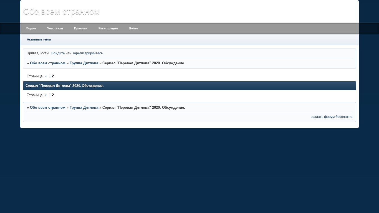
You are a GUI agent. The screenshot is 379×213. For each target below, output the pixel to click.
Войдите (58, 53)
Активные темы (39, 39)
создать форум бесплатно (331, 116)
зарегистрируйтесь (87, 53)
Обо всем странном (47, 63)
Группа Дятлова (84, 63)
